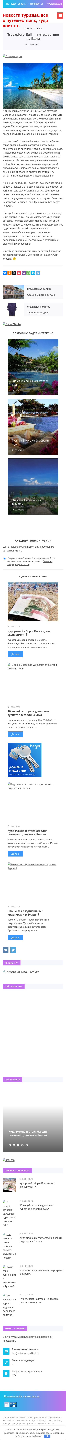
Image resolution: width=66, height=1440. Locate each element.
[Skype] (33, 273)
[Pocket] (19, 273)
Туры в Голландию (13, 310)
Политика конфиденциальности (21, 1396)
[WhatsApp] (28, 273)
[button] (10, 1145)
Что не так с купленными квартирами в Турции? (25, 912)
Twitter (13, 950)
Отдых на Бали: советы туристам (26, 502)
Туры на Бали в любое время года (30, 442)
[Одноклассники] (9, 273)
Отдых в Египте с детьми (13, 292)
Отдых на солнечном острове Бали (30, 383)
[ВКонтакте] (5, 273)
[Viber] (24, 273)
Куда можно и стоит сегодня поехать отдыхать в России (27, 832)
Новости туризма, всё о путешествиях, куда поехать (25, 20)
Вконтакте (5, 950)
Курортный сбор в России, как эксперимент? (29, 632)
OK (47, 1436)
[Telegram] (38, 273)
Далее (15, 654)
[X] (14, 273)
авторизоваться (12, 550)
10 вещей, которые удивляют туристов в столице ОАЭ (28, 713)
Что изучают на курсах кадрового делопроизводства (39, 1300)
